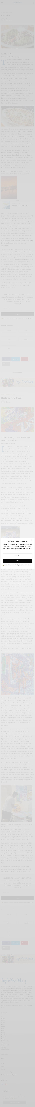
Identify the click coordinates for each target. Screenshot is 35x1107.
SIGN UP (18, 560)
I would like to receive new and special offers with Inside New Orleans (18, 565)
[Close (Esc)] (32, 540)
